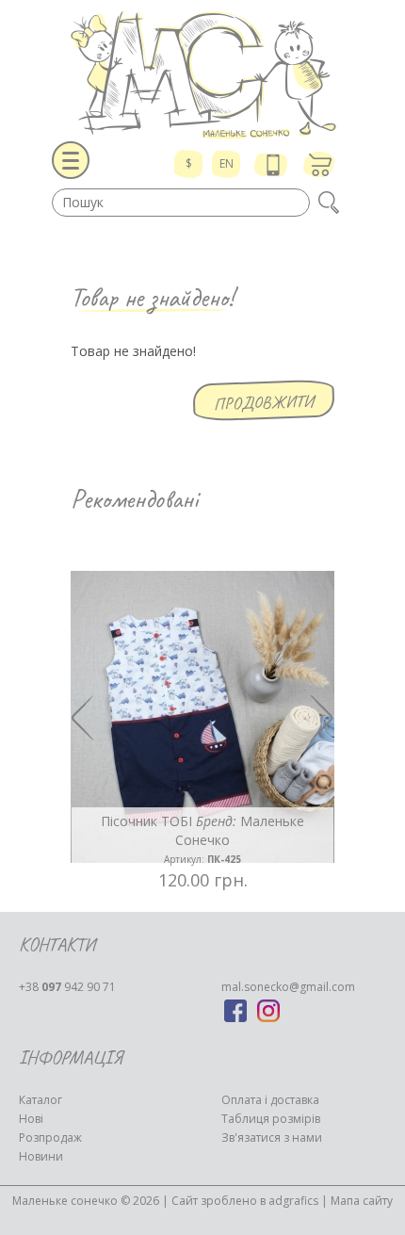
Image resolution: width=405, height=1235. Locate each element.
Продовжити (264, 402)
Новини (41, 1156)
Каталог (40, 1100)
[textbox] (181, 202)
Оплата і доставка (270, 1100)
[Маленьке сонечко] (202, 75)
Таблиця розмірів (270, 1119)
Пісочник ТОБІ (202, 839)
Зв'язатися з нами (271, 1137)
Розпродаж (50, 1137)
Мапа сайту (362, 1201)
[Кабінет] (273, 165)
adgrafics (293, 1201)
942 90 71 (67, 987)
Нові (31, 1119)
